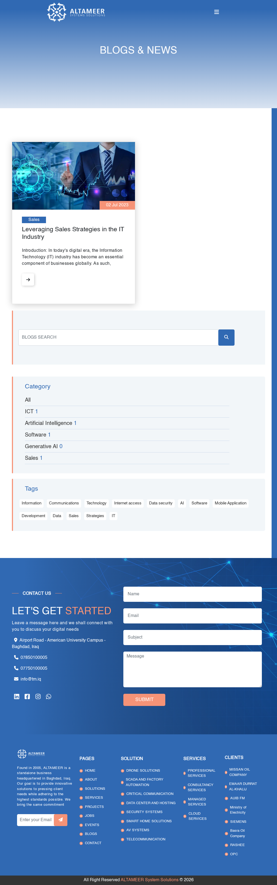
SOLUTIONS (95, 789)
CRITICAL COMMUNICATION (149, 794)
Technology (97, 503)
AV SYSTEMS (137, 830)
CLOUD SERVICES (198, 816)
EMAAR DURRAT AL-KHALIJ (243, 786)
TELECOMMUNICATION (145, 839)
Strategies (95, 516)
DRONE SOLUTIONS (143, 770)
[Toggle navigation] (216, 12)
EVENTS (92, 825)
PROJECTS (94, 807)
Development (33, 516)
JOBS (89, 816)
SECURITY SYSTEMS (144, 812)
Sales (74, 516)
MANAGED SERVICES (197, 802)
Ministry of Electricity (238, 810)
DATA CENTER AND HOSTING (151, 803)
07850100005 (34, 658)
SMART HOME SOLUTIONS (149, 821)
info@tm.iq (31, 679)
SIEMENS (238, 822)
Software (199, 503)
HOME (90, 770)
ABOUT (91, 779)
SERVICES (94, 798)
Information (31, 503)
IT (113, 516)
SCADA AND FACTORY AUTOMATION (144, 782)
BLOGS (91, 834)
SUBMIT (144, 699)
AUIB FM (237, 798)
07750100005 (34, 668)
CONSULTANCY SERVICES (200, 787)
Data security (161, 503)
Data (57, 516)
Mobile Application (230, 503)
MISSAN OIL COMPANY (239, 772)
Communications (64, 503)
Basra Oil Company (237, 833)
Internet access (127, 503)
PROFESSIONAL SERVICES (201, 773)
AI (182, 503)
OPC (234, 854)
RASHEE (237, 845)
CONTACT (93, 843)
